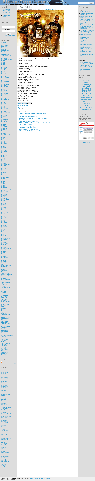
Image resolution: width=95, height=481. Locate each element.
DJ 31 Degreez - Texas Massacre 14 (28, 129)
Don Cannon (4, 266)
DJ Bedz (3, 72)
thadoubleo (3, 464)
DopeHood (3, 425)
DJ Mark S (3, 185)
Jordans (3, 429)
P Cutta (3, 309)
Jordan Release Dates (6, 407)
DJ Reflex (3, 215)
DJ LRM (3, 178)
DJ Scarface (4, 222)
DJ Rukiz (3, 221)
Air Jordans (3, 412)
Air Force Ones (4, 408)
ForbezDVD (3, 440)
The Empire (4, 342)
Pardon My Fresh (5, 398)
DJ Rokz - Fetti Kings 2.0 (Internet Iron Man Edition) (32, 113)
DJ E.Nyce (3, 114)
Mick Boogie (4, 299)
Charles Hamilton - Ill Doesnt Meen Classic (86, 70)
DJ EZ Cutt (4, 121)
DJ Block (3, 83)
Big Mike (3, 48)
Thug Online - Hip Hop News (7, 383)
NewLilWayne (4, 459)
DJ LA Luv (3, 172)
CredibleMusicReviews (6, 416)
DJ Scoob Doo (4, 224)
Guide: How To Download (86, 19)
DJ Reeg (3, 213)
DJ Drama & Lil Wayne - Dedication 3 (86, 17)
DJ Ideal (3, 146)
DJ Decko (3, 105)
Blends (86, 82)
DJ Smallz (3, 235)
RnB (86, 105)
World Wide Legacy (6, 354)
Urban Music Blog (5, 409)
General (86, 96)
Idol (2, 281)
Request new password (9, 35)
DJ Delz (3, 106)
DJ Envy (3, 117)
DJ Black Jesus (5, 81)
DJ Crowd (3, 101)
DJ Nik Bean (4, 191)
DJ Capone (4, 92)
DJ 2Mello (3, 64)
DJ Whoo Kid (4, 259)
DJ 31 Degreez (5, 66)
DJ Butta (3, 88)
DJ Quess (3, 204)
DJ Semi (3, 229)
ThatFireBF (3, 418)
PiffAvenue (3, 465)
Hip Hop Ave (3, 373)
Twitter (36, 478)
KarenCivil (3, 444)
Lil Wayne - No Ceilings (86, 34)
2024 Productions (5, 452)
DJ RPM (3, 220)
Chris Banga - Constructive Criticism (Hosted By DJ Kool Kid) (86, 43)
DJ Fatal (3, 125)
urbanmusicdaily (5, 435)
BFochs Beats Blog (5, 405)
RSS (45, 478)
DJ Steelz (3, 244)
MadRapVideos (4, 421)
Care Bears (4, 51)
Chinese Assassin (6, 53)
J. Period (3, 290)
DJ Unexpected (5, 253)
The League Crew (5, 347)
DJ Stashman (4, 243)
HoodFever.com (4, 386)
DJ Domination (5, 110)
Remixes (86, 104)
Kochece (3, 292)
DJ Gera (3, 130)
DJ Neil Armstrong (6, 189)
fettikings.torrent (22, 103)
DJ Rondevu (4, 219)
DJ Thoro (3, 251)
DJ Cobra (3, 98)
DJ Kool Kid (4, 165)
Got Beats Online (5, 378)
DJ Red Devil (4, 212)
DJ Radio (3, 207)
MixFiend (3, 370)
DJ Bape (3, 71)
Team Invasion (5, 334)
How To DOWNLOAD (22, 105)
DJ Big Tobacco (5, 79)
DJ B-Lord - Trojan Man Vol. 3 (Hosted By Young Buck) (33, 118)
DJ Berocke (4, 75)
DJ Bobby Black (5, 84)
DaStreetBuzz (4, 417)
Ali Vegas (3, 42)
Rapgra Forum (4, 457)
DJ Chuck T (4, 94)
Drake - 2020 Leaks (85, 11)
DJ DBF (3, 102)
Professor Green (5, 310)
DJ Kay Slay (4, 158)
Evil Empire (4, 270)
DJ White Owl (4, 257)
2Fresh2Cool (4, 434)
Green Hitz (3, 399)
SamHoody (3, 447)
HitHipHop (3, 451)
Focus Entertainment (6, 274)
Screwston (4, 316)
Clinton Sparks (5, 54)
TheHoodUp (3, 390)
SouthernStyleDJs (5, 422)
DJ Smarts (4, 237)
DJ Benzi (3, 73)
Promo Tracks (6, 10)
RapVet (2, 426)
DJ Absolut (4, 67)
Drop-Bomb (3, 402)
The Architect (4, 339)
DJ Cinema (4, 95)
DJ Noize (3, 193)
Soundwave (4, 322)
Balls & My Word (4, 377)
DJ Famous (4, 124)
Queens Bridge (4, 381)
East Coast (86, 94)
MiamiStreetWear (5, 456)
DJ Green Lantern (5, 134)
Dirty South (44, 9)
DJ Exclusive (4, 119)
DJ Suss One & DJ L (6, 248)
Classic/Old (86, 88)
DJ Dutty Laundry (5, 112)
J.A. (2, 283)
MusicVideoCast (4, 392)
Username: (8, 25)
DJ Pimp (3, 200)
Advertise (41, 478)
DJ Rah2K (3, 208)
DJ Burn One (4, 86)
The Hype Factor (4, 387)
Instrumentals (86, 98)
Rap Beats (3, 395)
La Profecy (4, 294)
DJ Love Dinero (5, 177)
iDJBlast (3, 448)
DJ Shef (3, 233)
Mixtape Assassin (5, 301)
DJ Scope (3, 225)
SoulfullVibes (4, 443)
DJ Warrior (4, 256)
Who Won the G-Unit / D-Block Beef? (86, 52)
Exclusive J (4, 272)
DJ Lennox (4, 174)
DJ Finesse (4, 128)
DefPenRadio (4, 460)
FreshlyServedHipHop (6, 438)
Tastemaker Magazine (6, 394)
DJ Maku (3, 184)
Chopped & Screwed (86, 85)
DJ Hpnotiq (4, 143)
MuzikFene (3, 462)
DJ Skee (3, 234)
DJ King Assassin (5, 164)
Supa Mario (4, 329)
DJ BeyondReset (5, 77)
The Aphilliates (5, 338)
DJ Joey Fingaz (5, 155)
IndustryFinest (4, 415)
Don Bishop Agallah (6, 265)
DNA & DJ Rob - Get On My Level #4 (28, 115)
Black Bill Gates (5, 50)
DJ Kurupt (3, 168)
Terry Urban (4, 336)
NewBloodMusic (4, 439)
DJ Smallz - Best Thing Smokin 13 (28, 116)
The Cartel (3, 340)
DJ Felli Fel (4, 127)
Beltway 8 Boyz (5, 45)
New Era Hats (4, 420)
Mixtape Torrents (7, 9)
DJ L (2, 169)
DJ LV (2, 182)
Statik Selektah (5, 325)
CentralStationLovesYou (6, 413)
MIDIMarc (3, 300)
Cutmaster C (4, 57)
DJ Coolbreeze (5, 99)
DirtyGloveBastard (5, 461)
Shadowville (3, 389)
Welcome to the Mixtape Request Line (86, 14)
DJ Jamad (3, 152)
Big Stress (3, 49)
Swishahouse (4, 331)
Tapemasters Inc (5, 332)
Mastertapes (4, 296)
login (19, 108)
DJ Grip (3, 137)
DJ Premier (4, 202)
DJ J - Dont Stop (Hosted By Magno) (28, 121)
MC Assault (4, 297)
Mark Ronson (4, 295)
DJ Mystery (4, 187)
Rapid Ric (3, 312)
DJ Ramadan (4, 209)
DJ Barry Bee (4, 76)
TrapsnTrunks (4, 466)
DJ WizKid (3, 260)
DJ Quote (3, 206)
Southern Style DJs (6, 323)
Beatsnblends (4, 44)
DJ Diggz (3, 107)
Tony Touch (4, 348)
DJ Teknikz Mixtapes (6, 250)
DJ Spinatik (4, 239)
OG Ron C (3, 308)
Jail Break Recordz (6, 287)
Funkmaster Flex (5, 275)
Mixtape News (6, 12)
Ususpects (3, 403)
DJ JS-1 (3, 156)
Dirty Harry (4, 58)
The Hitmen (4, 345)
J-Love (3, 288)
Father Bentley (5, 273)
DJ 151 (3, 62)
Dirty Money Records (6, 59)
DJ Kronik (3, 167)
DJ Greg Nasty (5, 136)
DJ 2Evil (3, 63)
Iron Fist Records (5, 282)
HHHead (3, 427)
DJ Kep (3, 159)
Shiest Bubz (4, 320)
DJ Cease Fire (4, 93)
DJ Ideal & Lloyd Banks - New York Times (86, 67)
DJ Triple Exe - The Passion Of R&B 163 (85, 46)
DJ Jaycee (4, 149)
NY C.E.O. (3, 305)
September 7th (5, 318)
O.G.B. (2, 307)
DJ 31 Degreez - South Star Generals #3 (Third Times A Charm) (86, 64)
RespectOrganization (5, 446)
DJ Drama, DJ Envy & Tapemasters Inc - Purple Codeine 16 (34, 123)
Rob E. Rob (4, 313)
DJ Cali (3, 89)
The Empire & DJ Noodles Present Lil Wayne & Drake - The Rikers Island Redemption (87, 26)
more (14, 363)
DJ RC (2, 211)
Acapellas (86, 80)
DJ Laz (3, 173)
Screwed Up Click (5, 314)
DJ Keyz (3, 160)
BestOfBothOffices (5, 411)
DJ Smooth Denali (5, 238)
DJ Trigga (3, 252)
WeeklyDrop (3, 453)
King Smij (3, 291)
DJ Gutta (3, 138)
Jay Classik (4, 285)
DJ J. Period (4, 151)
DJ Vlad (3, 255)
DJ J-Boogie (4, 150)
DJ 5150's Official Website (7, 449)
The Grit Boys (4, 344)
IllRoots (2, 382)
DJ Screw (3, 228)
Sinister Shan (4, 321)
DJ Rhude (3, 217)
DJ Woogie (4, 261)
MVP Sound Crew (5, 303)
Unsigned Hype (86, 107)
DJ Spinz (3, 241)
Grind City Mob (5, 277)
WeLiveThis (3, 433)
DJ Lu (2, 180)
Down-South (3, 431)
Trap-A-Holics (4, 349)
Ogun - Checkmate (24, 119)
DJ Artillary (4, 70)
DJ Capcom (4, 90)
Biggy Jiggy (4, 46)
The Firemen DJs (5, 343)
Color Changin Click (6, 55)
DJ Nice (3, 190)
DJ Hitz (3, 142)
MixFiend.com (86, 142)
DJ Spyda (3, 242)
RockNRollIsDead (5, 380)
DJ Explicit (4, 120)
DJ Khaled (3, 162)
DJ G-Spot (3, 133)
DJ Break (3, 85)
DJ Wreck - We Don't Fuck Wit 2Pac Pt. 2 (85, 36)
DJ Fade (3, 123)
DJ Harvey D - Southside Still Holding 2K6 (30, 130)
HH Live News (4, 385)
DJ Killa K (3, 163)
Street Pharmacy (5, 326)
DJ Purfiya (3, 203)
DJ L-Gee (3, 171)
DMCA (48, 478)
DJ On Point (4, 196)
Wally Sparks (4, 352)
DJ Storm (3, 246)
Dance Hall (86, 90)
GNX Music (3, 374)
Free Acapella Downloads (7, 424)
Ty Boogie (3, 351)
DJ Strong (3, 247)
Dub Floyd (3, 269)
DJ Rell (3, 216)
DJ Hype (3, 145)
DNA (2, 264)
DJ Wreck (3, 263)
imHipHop (3, 391)
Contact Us (6, 18)
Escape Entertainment (6, 396)
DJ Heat (3, 141)
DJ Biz (2, 80)
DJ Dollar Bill (4, 108)
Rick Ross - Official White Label (27, 127)
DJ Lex (3, 176)
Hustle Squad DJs (5, 279)
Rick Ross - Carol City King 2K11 (28, 126)
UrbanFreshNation (5, 400)
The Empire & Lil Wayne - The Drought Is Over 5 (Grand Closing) (87, 32)
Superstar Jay (4, 330)
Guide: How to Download (6, 16)
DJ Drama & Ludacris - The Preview (86, 39)
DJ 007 (3, 61)
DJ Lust (3, 181)
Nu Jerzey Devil (5, 304)
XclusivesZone (4, 430)
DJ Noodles (4, 194)
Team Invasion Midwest (7, 335)
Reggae (86, 102)
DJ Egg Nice (4, 116)
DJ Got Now (4, 132)
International (86, 100)
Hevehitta (3, 278)
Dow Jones (4, 268)
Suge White (4, 327)
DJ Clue (3, 97)
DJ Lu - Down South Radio (26, 124)
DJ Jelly (3, 154)
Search (4, 13)
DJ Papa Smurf (5, 198)
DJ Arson (3, 68)
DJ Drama (3, 111)
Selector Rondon (5, 317)
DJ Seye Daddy (5, 231)
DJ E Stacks (4, 115)
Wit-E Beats (4, 353)
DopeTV (2, 468)
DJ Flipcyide (4, 129)
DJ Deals (3, 103)
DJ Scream (4, 226)
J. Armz (3, 286)
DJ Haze (3, 140)
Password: (8, 29)
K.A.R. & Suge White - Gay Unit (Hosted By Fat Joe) (86, 22)
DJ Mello (3, 186)
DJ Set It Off (4, 230)
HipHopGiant (4, 404)
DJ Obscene (4, 195)
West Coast (86, 109)
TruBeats (3, 442)
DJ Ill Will (3, 147)
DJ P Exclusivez (5, 199)
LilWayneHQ (3, 455)
